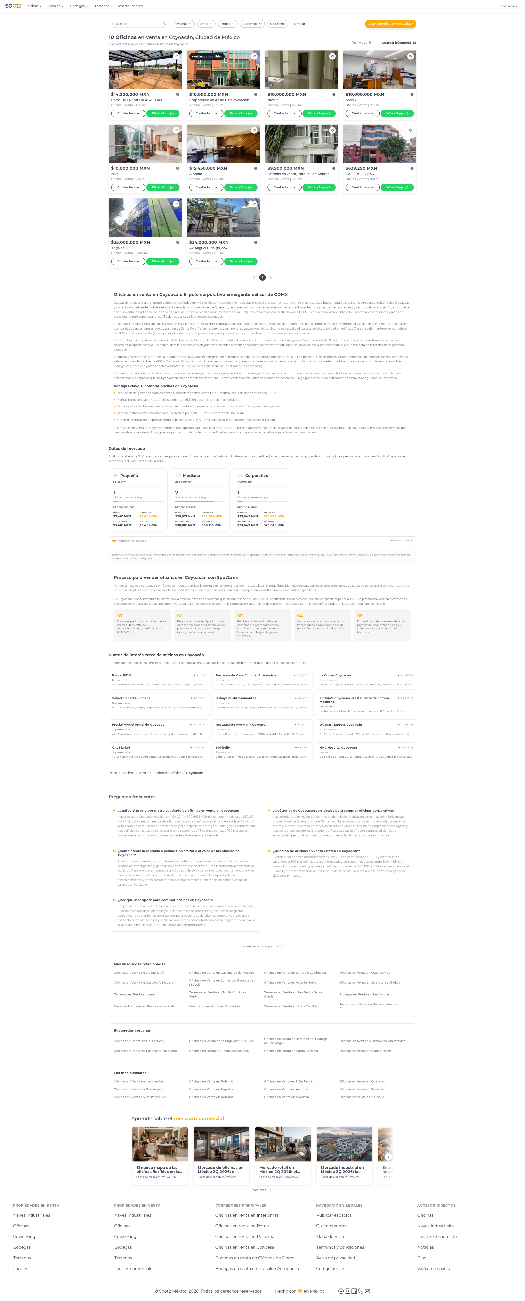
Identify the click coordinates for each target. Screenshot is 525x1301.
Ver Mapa (360, 43)
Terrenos (22, 1257)
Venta (204, 24)
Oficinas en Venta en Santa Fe (363, 1089)
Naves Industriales (435, 1225)
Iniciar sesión (508, 6)
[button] (139, 23)
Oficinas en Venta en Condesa (288, 1097)
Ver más (259, 1190)
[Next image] (176, 69)
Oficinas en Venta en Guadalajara (140, 1089)
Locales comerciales (134, 1268)
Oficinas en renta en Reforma (244, 1236)
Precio (225, 24)
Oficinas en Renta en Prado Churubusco (220, 1051)
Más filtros (277, 24)
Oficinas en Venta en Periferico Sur (142, 1097)
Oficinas (181, 24)
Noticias (425, 1247)
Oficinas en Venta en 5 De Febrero (291, 1081)
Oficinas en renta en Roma (242, 1225)
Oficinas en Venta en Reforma (213, 1097)
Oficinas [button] (31, 6)
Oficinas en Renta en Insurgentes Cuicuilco (223, 1041)
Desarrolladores (129, 6)
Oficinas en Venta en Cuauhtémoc (366, 973)
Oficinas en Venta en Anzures (288, 1089)
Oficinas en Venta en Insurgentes (141, 1081)
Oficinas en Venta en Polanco (213, 1081)
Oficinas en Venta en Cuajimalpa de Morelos (223, 973)
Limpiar (299, 24)
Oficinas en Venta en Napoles (213, 1089)
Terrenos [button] (101, 6)
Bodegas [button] (77, 6)
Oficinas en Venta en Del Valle (363, 1097)
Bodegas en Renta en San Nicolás (366, 994)
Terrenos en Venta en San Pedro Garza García (300, 994)
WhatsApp (160, 113)
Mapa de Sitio (330, 1236)
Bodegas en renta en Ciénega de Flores (254, 1257)
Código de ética (332, 1268)
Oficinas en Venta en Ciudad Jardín (141, 973)
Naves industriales (31, 1215)
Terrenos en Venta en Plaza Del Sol (292, 1006)
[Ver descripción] (177, 94)
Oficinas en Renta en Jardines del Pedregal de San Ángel (300, 1041)
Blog (422, 1257)
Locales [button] (54, 6)
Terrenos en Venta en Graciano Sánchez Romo (375, 1006)
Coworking (24, 1236)
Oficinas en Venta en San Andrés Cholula (371, 982)
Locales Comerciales (437, 1236)
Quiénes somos (331, 1225)
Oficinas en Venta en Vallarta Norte (292, 982)
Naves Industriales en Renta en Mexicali (145, 1006)
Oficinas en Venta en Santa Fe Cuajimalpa (297, 973)
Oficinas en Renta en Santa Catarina (293, 1051)
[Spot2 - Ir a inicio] (13, 6)
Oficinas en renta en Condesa (244, 1247)
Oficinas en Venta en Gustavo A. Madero (145, 982)
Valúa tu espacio (433, 1268)
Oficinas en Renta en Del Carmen (140, 1041)
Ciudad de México (167, 773)
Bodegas (22, 1247)
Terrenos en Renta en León (136, 994)
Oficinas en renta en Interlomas (247, 1215)
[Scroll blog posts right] (388, 1157)
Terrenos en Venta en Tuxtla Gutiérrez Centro (225, 994)
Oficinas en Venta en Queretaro (364, 1081)
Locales (20, 1268)
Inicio (113, 773)
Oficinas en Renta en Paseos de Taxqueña (147, 1051)
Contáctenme (128, 113)
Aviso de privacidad (335, 1257)
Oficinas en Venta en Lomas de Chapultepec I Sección (225, 982)
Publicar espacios (334, 1215)
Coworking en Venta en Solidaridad (217, 1006)
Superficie (250, 24)
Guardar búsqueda (396, 43)
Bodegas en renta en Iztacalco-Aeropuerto (257, 1268)
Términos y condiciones (340, 1247)
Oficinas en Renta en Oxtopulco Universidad (374, 1041)
